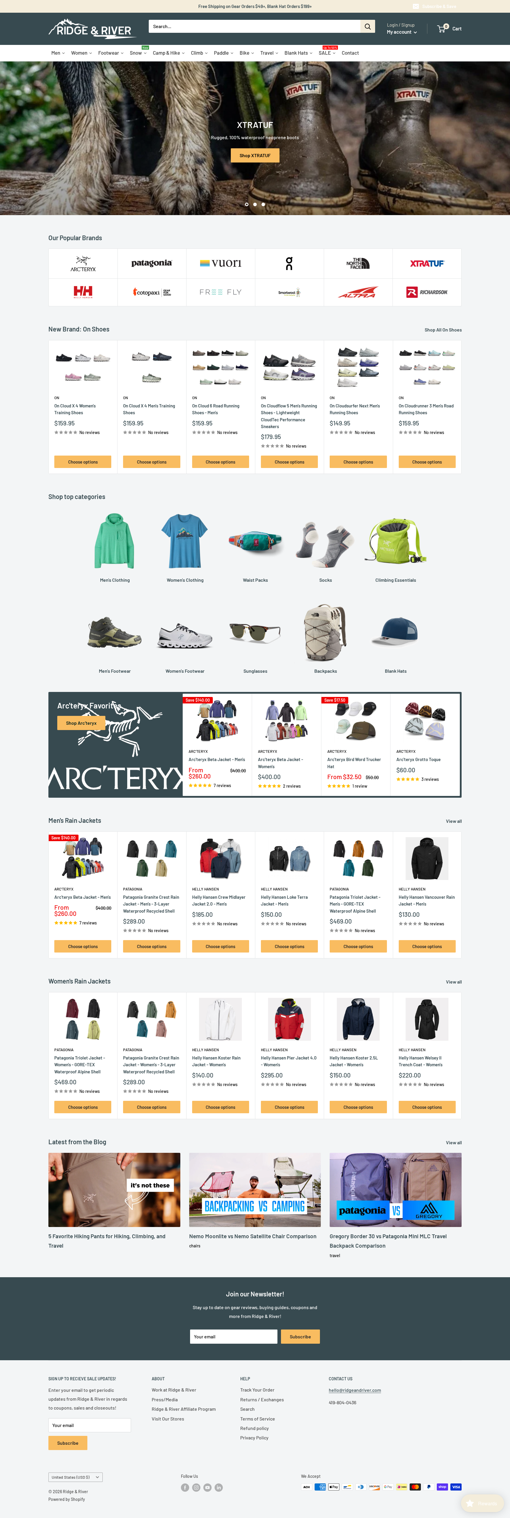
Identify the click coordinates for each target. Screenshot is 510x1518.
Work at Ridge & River (174, 1389)
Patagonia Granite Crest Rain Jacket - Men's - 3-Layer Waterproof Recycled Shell (151, 904)
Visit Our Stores (168, 1418)
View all (454, 821)
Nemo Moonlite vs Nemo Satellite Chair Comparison (252, 1236)
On (56, 397)
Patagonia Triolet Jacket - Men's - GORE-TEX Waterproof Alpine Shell (355, 904)
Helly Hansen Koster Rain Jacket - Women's (216, 1061)
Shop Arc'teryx (81, 723)
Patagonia (132, 889)
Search (247, 1409)
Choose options (83, 461)
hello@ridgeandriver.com (355, 1390)
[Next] (462, 407)
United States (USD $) (70, 1477)
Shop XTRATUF (255, 155)
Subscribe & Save (439, 6)
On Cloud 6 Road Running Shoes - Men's (215, 409)
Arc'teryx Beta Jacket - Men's (217, 759)
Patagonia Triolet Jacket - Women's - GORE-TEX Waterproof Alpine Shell (79, 1064)
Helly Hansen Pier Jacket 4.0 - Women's (289, 1061)
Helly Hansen (205, 889)
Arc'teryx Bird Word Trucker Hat (354, 763)
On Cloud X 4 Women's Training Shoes (75, 409)
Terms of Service (257, 1418)
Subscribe (300, 1336)
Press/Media (165, 1399)
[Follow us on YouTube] (207, 1487)
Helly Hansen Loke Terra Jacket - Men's (284, 900)
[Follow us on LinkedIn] (219, 1487)
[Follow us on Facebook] (185, 1487)
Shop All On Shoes (444, 329)
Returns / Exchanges (262, 1399)
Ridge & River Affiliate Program (184, 1409)
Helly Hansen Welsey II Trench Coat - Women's (420, 1061)
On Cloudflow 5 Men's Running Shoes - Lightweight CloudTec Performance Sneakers (289, 416)
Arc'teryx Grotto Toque (418, 759)
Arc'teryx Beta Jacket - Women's (280, 763)
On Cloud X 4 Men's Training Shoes (149, 409)
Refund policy (254, 1428)
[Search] (367, 26)
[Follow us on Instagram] (196, 1487)
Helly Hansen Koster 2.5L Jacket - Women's (354, 1061)
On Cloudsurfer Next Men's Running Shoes (355, 409)
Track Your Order (257, 1389)
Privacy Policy (254, 1437)
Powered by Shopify (66, 1499)
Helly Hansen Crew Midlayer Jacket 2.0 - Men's (219, 900)
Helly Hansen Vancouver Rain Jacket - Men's (427, 900)
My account (399, 32)
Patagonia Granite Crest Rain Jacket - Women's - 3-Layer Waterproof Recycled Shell (151, 1064)
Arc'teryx (198, 751)
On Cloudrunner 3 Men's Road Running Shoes (426, 409)
